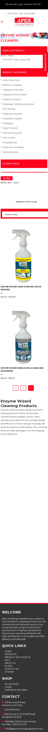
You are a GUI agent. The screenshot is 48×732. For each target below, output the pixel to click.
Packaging (8, 123)
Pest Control (9, 137)
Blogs (8, 666)
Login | (21, 4)
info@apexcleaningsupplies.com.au (24, 728)
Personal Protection (12, 133)
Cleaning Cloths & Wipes (15, 94)
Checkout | (29, 4)
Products (11, 654)
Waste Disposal (10, 152)
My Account (12, 684)
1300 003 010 (19, 724)
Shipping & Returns (16, 690)
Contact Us (12, 669)
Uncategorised (10, 142)
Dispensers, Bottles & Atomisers (18, 104)
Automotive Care (11, 80)
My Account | (12, 4)
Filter (6, 178)
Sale (7, 660)
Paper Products (10, 128)
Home (3, 56)
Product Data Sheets (17, 657)
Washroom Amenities (13, 147)
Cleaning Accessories (13, 90)
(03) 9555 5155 (12, 709)
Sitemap (9, 672)
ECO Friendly (9, 109)
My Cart (37, 4)
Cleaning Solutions (12, 99)
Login (8, 687)
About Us (10, 663)
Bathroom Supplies (12, 85)
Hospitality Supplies (12, 118)
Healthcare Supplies (12, 113)
